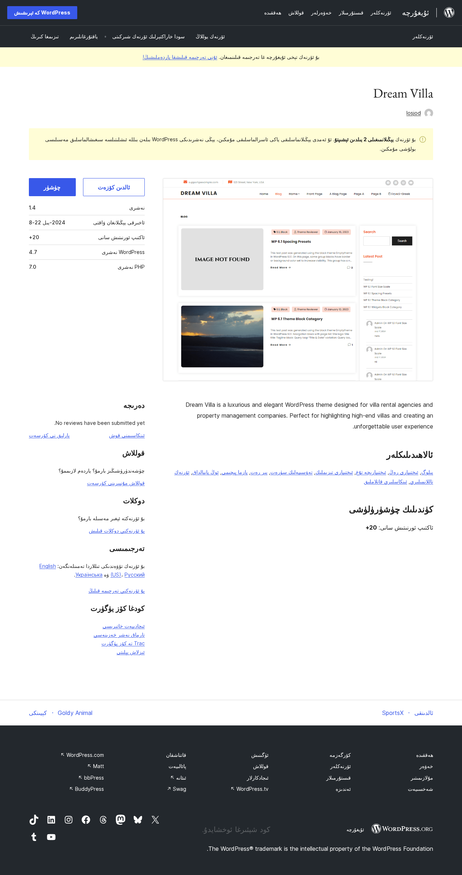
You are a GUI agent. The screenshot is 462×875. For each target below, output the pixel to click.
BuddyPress (86, 789)
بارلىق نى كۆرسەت (49, 435)
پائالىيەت (177, 766)
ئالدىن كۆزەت (114, 187)
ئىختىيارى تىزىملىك (334, 472)
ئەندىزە (343, 789)
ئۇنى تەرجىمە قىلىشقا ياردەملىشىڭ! (180, 57)
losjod (413, 113)
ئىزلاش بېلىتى (131, 652)
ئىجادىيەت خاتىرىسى (124, 626)
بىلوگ (427, 472)
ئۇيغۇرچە (355, 829)
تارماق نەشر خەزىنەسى (119, 635)
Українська (89, 575)
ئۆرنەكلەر (423, 36)
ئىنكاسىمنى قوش (127, 435)
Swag (176, 789)
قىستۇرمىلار (338, 778)
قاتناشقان (176, 755)
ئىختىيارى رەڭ (403, 472)
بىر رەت (258, 472)
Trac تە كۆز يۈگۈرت (123, 643)
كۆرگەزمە (340, 755)
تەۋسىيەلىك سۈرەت (291, 472)
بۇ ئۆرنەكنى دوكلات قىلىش (117, 530)
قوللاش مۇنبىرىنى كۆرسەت (116, 483)
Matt (95, 766)
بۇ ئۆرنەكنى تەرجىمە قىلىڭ (116, 590)
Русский (135, 575)
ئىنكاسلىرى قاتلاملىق (385, 481)
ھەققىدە (424, 755)
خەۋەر (426, 766)
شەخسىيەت (420, 789)
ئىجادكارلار (258, 778)
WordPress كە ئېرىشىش (42, 12)
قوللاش (261, 766)
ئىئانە (178, 778)
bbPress (91, 778)
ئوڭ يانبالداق (205, 472)
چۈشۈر (52, 187)
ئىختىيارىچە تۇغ (371, 472)
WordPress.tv (249, 789)
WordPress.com (82, 755)
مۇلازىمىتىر (422, 778)
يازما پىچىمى (235, 472)
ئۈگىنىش (260, 755)
